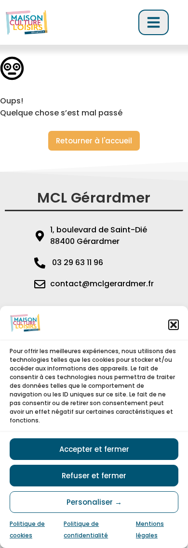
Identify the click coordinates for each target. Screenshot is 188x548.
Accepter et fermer (94, 449)
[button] (173, 325)
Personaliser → (94, 502)
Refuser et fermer (94, 476)
